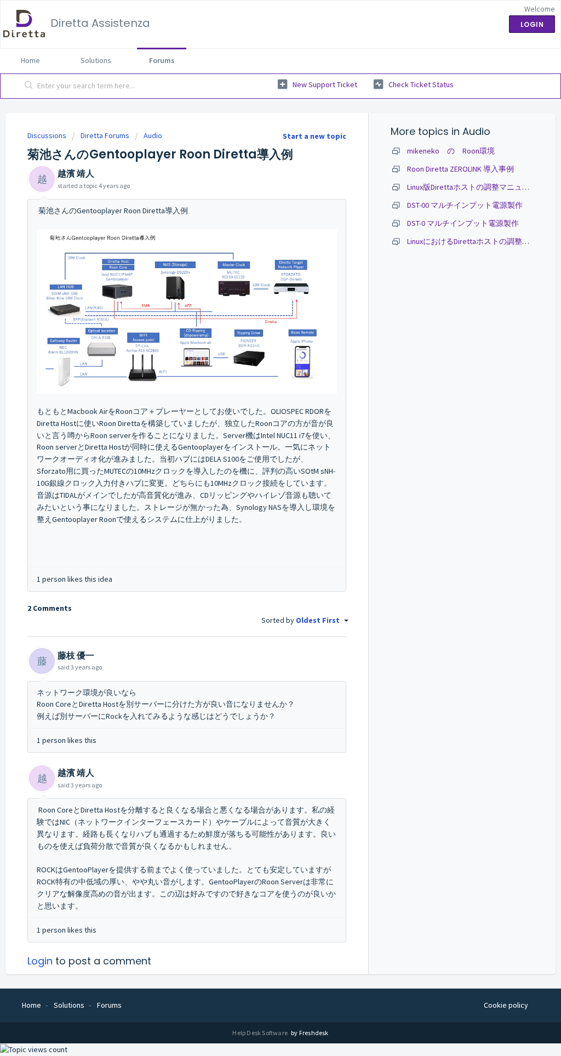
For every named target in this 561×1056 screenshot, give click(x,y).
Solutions (96, 60)
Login (40, 961)
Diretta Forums (105, 135)
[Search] (29, 86)
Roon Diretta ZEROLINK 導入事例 (460, 169)
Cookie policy (506, 1005)
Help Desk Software (260, 1033)
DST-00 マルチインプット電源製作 (465, 205)
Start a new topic (314, 136)
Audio (153, 135)
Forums (162, 60)
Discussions (46, 135)
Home (30, 60)
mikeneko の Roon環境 (451, 151)
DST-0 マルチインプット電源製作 (463, 223)
